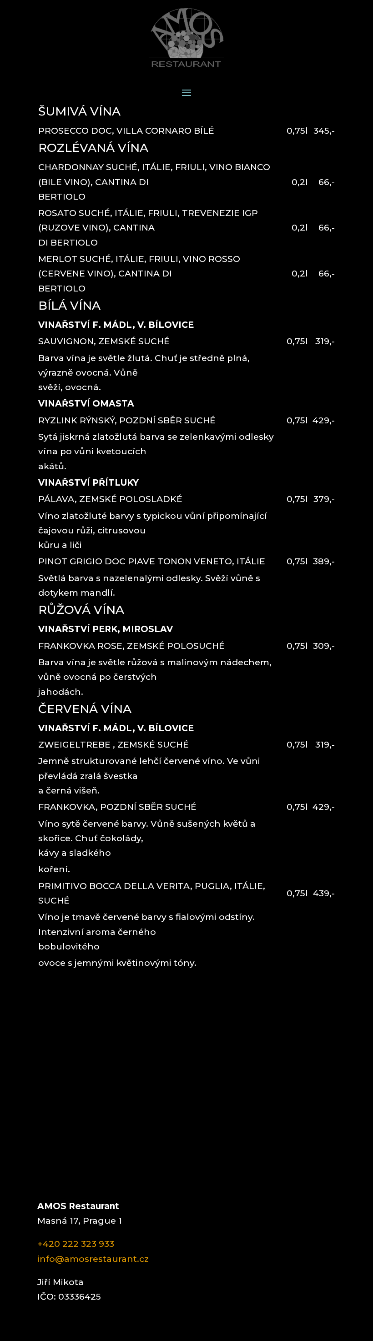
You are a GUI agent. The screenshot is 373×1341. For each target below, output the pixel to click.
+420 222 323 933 (75, 1244)
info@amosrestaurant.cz (93, 1259)
